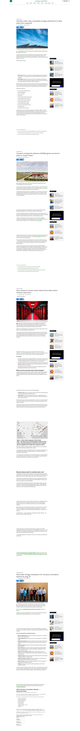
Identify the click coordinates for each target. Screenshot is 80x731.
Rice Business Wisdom (21, 294)
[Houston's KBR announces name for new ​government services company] (52, 623)
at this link (44, 667)
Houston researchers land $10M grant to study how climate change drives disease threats (59, 69)
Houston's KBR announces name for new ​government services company (59, 622)
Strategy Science (27, 351)
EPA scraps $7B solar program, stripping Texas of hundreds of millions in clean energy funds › (31, 132)
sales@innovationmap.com (21, 686)
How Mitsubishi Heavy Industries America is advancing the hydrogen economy (58, 94)
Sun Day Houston (23, 52)
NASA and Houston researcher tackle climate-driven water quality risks (59, 63)
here (25, 114)
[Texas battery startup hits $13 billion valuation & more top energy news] (52, 628)
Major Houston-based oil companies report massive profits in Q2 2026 (59, 75)
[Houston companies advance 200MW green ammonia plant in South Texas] (32, 171)
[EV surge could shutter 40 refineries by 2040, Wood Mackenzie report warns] (52, 341)
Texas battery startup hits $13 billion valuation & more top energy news (59, 628)
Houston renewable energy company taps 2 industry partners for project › (28, 268)
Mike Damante (20, 157)
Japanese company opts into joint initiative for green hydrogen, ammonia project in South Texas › (31, 269)
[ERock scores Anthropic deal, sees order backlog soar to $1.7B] (52, 335)
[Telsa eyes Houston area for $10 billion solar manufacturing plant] (52, 347)
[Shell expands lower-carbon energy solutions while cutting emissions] (52, 100)
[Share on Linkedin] (21, 27)
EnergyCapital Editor (20, 578)
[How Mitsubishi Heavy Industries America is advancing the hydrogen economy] (52, 93)
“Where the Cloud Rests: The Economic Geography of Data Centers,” (35, 554)
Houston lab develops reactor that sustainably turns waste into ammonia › (28, 271)
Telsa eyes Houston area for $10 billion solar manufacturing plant (58, 347)
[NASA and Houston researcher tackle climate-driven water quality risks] (52, 63)
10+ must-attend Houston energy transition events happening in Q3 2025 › (28, 134)
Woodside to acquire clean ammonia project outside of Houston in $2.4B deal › (29, 266)
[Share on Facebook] (17, 27)
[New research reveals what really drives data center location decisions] (32, 311)
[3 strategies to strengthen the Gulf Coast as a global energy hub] (52, 106)
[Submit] (69, 1)
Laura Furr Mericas (20, 25)
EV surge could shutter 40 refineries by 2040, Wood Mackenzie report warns (59, 341)
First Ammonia (44, 188)
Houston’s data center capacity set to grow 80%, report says (59, 617)
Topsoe (17, 186)
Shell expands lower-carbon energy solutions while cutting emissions (58, 100)
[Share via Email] (23, 27)
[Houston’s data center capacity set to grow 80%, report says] (52, 617)
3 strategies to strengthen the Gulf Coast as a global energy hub (59, 105)
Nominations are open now (20, 612)
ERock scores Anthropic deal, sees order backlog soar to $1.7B (58, 335)
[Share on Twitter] (19, 27)
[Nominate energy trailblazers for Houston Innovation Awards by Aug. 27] (32, 593)
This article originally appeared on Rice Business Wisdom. (26, 552)
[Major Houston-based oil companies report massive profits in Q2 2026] (52, 75)
